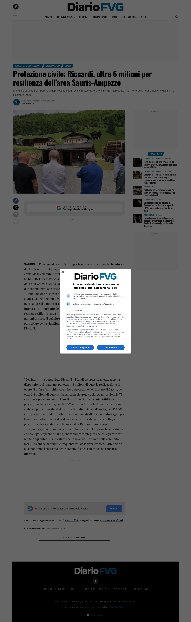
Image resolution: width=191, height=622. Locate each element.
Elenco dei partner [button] (90, 326)
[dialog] (95, 311)
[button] (95, 310)
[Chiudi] (62, 272)
